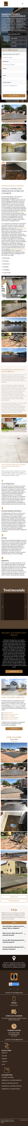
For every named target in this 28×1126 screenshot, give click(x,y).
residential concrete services (17, 249)
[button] (22, 4)
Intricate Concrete (21, 228)
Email (5, 75)
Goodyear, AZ (22, 211)
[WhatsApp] (18, 989)
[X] (14, 989)
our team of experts (16, 705)
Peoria (19, 966)
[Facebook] (10, 989)
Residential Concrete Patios (10, 719)
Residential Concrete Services (10, 714)
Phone (5, 68)
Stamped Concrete (8, 713)
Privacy (21, 1120)
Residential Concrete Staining (10, 717)
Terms (26, 1120)
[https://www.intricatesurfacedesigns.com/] (14, 977)
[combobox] (14, 57)
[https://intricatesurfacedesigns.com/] (6, 3)
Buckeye (14, 966)
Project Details (7, 82)
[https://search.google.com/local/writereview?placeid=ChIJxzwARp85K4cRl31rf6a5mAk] (14, 984)
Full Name (6, 61)
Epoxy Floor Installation (9, 716)
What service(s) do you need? (11, 54)
